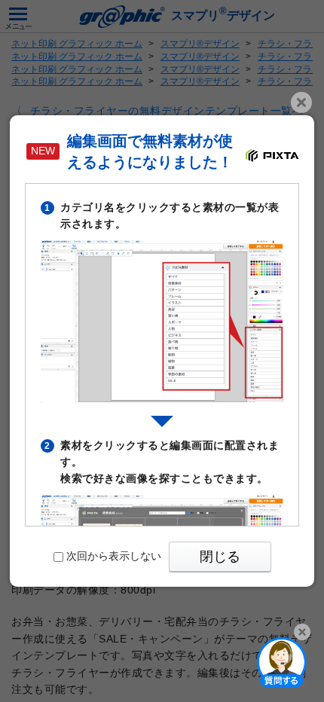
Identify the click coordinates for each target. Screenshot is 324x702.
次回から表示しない (113, 556)
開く (281, 661)
